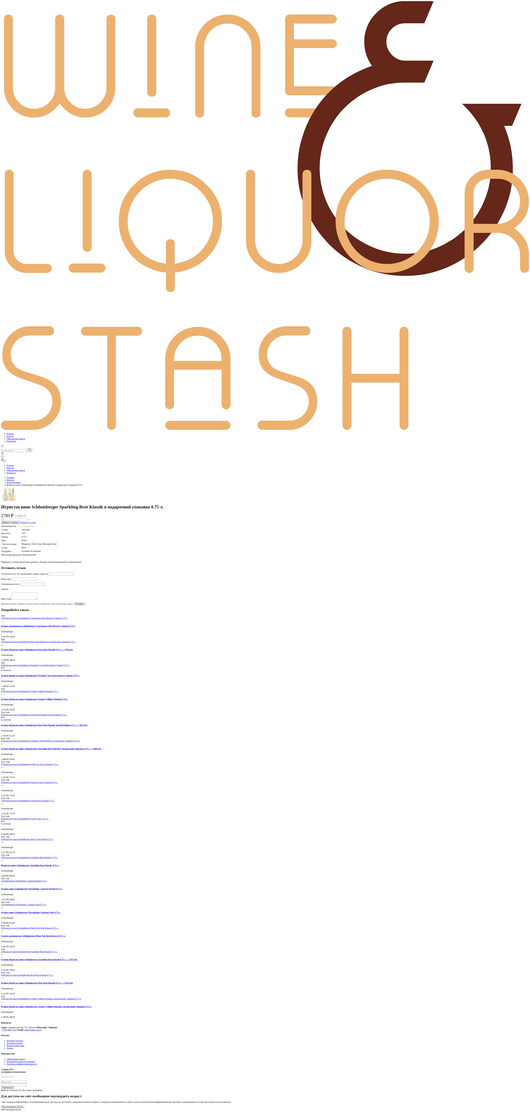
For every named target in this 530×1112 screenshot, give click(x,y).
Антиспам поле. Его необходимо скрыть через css (24, 574)
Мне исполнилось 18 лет (12, 1107)
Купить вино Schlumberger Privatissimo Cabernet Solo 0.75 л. (30, 912)
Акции (10, 1048)
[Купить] (34, 618)
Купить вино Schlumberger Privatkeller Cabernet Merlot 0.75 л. (31, 889)
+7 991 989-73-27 (9, 1030)
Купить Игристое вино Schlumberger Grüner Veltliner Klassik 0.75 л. (34, 699)
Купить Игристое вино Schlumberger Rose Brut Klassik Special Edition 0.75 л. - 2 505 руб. (44, 725)
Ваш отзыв (6, 599)
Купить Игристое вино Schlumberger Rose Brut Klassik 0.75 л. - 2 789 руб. (37, 649)
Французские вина (15, 1046)
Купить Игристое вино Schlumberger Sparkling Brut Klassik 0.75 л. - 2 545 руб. (39, 959)
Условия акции (7, 1076)
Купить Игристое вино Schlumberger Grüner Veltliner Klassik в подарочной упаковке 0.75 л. (46, 1006)
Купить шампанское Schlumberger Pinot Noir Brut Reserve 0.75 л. (33, 936)
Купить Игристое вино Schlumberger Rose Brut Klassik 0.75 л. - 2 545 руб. (37, 983)
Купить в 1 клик (28, 522)
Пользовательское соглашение (21, 1061)
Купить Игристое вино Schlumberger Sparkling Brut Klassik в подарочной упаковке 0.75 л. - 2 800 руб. (51, 749)
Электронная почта (10, 584)
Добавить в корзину (10, 523)
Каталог (10, 434)
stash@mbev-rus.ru (32, 1030)
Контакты (11, 441)
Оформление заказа (16, 439)
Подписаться (7, 1088)
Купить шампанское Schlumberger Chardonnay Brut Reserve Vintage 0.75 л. (38, 626)
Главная (10, 477)
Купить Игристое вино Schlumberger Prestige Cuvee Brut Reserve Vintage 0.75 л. (40, 675)
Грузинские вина (15, 1043)
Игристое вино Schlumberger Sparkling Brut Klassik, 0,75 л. (30, 865)
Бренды (10, 436)
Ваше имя (5, 579)
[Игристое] (29, 857)
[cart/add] (2, 621)
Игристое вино (14, 482)
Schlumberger (28, 526)
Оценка (4, 589)
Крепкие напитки (15, 1041)
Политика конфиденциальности (22, 1064)
